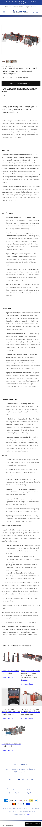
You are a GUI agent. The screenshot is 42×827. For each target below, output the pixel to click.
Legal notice (32, 811)
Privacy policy (35, 808)
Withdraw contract (33, 824)
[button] (4, 11)
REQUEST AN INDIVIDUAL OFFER (21, 83)
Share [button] (5, 96)
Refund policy (12, 811)
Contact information (19, 814)
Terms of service (22, 811)
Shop (28, 814)
